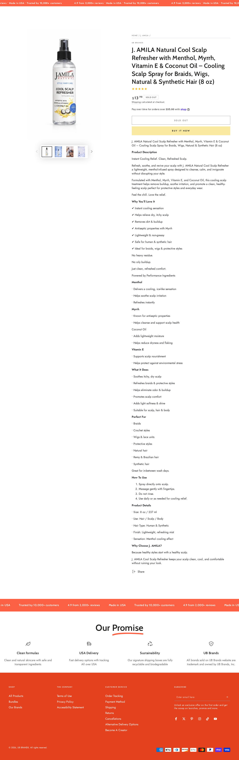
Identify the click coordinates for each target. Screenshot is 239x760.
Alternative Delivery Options (121, 724)
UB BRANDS (137, 43)
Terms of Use (64, 696)
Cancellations (113, 719)
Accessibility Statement (70, 707)
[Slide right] (92, 152)
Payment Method (115, 702)
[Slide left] (37, 152)
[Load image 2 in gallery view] (58, 151)
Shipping (136, 102)
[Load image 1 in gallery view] (47, 151)
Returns (109, 713)
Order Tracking (114, 696)
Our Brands (15, 707)
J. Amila (144, 35)
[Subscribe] (228, 697)
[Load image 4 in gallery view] (81, 151)
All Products (16, 696)
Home (135, 35)
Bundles (13, 702)
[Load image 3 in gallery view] (70, 151)
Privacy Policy (65, 702)
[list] (119, 653)
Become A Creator (116, 730)
